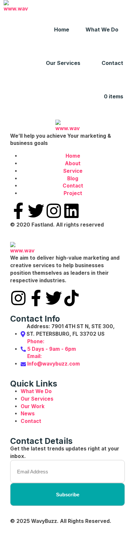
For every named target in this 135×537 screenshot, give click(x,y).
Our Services (63, 63)
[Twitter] (36, 211)
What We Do (102, 29)
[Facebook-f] (18, 211)
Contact (112, 63)
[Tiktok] (71, 298)
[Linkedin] (71, 211)
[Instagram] (54, 211)
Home (61, 29)
